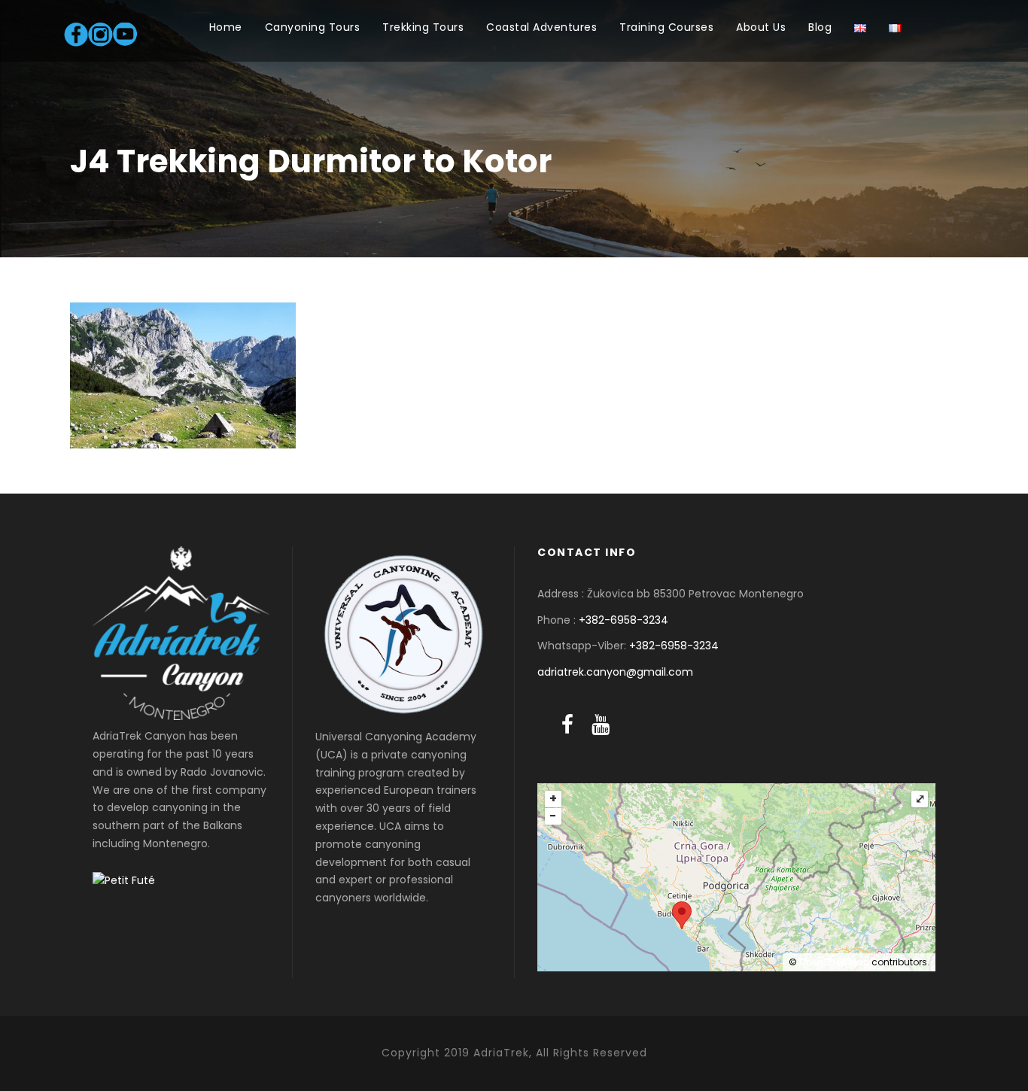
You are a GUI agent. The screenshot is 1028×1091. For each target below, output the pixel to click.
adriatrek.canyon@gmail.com (615, 671)
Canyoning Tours (312, 27)
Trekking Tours (423, 27)
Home (225, 27)
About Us (761, 27)
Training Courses (666, 27)
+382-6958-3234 (623, 620)
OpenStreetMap (834, 962)
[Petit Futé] (124, 880)
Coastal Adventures (541, 27)
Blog (820, 27)
